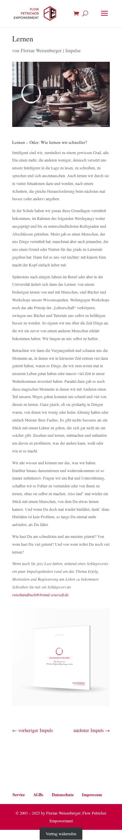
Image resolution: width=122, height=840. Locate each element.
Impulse (73, 50)
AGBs (38, 795)
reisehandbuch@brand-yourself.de (40, 594)
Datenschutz (63, 795)
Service (19, 795)
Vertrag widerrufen (61, 833)
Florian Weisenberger (41, 50)
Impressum (92, 795)
